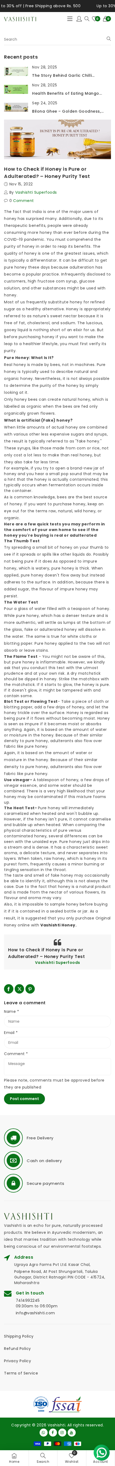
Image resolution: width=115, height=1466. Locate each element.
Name (11, 1011)
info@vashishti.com (35, 1313)
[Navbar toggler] (69, 19)
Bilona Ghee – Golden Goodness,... (68, 111)
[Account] (79, 19)
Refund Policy (17, 1348)
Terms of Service (21, 1373)
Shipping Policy (19, 1336)
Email (11, 1032)
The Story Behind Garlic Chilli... (63, 75)
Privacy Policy (17, 1361)
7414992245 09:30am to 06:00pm (37, 1303)
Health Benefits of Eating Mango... (67, 93)
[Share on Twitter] (19, 989)
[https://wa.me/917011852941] (44, 1433)
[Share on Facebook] (8, 989)
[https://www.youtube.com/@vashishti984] (72, 1433)
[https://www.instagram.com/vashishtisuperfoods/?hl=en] (62, 1433)
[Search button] (87, 19)
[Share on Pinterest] (30, 989)
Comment (16, 1053)
